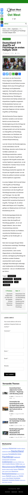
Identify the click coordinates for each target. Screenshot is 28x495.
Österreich (10, 482)
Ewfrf (18, 488)
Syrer (17, 476)
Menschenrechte (8, 467)
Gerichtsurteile (5, 459)
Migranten (20, 466)
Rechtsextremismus (9, 474)
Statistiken (6, 285)
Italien (17, 464)
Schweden (22, 473)
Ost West (14, 15)
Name (6, 351)
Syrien (21, 476)
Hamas (20, 462)
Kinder (21, 464)
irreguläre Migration (10, 464)
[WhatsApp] (1, 19)
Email (6, 358)
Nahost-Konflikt (9, 469)
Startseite (7, 492)
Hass (23, 462)
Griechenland (12, 459)
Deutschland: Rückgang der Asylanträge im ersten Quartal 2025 (17, 421)
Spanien (4, 476)
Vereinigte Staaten (14, 480)
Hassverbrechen (8, 282)
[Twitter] (1, 12)
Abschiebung (5, 448)
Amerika (19, 448)
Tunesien (4, 478)
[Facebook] (1, 9)
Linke (16, 282)
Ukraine (11, 478)
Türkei (7, 478)
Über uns (21, 492)
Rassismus (15, 471)
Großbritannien (7, 462)
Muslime (4, 469)
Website (6, 366)
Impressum (14, 492)
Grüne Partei (15, 462)
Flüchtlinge (17, 279)
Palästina (21, 469)
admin (12, 396)
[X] (1, 22)
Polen (3, 471)
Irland (3, 464)
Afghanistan (13, 448)
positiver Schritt (8, 471)
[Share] (1, 25)
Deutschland (11, 276)
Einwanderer (5, 454)
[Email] (1, 16)
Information (6, 39)
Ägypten (5, 482)
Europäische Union (14, 454)
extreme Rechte (8, 279)
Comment (7, 331)
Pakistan (15, 469)
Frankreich (16, 457)
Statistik (8, 476)
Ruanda (18, 473)
